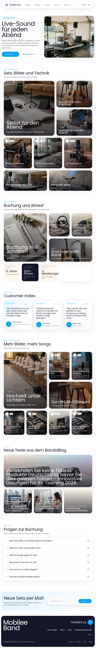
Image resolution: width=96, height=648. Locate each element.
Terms (85, 642)
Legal (90, 642)
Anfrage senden (9, 54)
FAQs (70, 630)
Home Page (52, 630)
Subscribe (84, 601)
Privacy (78, 642)
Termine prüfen (28, 54)
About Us (71, 642)
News (62, 630)
